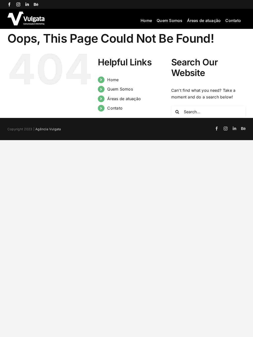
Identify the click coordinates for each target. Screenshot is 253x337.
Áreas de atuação (124, 98)
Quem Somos (120, 89)
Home (113, 79)
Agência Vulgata (48, 129)
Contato (115, 108)
